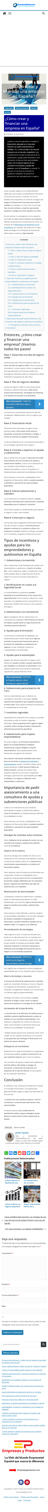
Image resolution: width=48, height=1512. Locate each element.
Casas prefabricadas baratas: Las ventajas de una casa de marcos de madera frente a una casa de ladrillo (25, 1220)
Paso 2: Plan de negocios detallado (23, 257)
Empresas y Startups (22, 108)
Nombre (6, 1284)
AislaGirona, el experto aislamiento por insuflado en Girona (23, 1403)
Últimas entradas (19, 1127)
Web (4, 1306)
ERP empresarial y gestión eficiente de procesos (19, 1396)
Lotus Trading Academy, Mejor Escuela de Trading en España (24, 1366)
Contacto (27, 1500)
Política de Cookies (11, 1497)
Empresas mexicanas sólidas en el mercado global (20, 1399)
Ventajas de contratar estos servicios (24, 325)
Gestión (7, 112)
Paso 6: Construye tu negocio (21, 275)
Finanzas (34, 108)
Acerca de (8, 1127)
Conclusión (10, 328)
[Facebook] (21, 1482)
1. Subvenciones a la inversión (21, 284)
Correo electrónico (10, 1295)
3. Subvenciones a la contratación (23, 294)
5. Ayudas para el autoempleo (21, 300)
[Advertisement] (24, 41)
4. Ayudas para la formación (20, 297)
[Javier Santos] (9, 1134)
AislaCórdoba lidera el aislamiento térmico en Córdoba (21, 1392)
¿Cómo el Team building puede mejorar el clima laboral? (22, 1370)
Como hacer (9, 108)
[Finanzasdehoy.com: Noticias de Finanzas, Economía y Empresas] (4, 13)
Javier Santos (20, 134)
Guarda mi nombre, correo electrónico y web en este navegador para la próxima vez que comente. (24, 1323)
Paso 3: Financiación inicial (20, 260)
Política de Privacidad (29, 1497)
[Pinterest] (27, 1482)
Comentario (7, 1253)
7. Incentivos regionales (19, 309)
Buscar (43, 1344)
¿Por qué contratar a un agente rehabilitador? (24, 1229)
